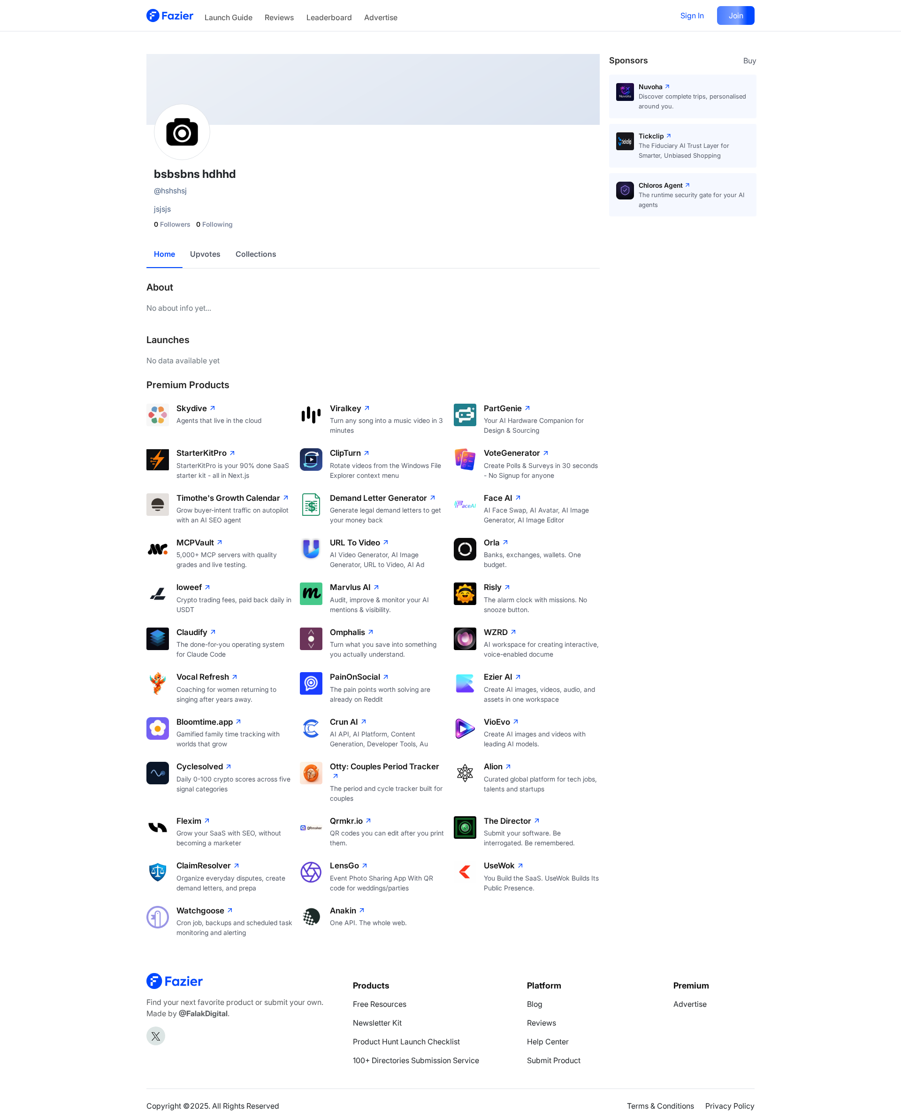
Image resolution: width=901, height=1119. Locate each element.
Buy (749, 60)
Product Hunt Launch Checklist (406, 1041)
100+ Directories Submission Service (416, 1060)
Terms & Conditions (660, 1106)
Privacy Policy (730, 1106)
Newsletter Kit (377, 1022)
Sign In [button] (692, 15)
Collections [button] (256, 254)
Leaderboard (329, 17)
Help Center (548, 1041)
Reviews (279, 17)
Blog (534, 1004)
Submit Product (553, 1060)
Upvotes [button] (205, 254)
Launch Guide (228, 17)
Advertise (380, 17)
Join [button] (736, 15)
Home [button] (164, 254)
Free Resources (379, 1004)
